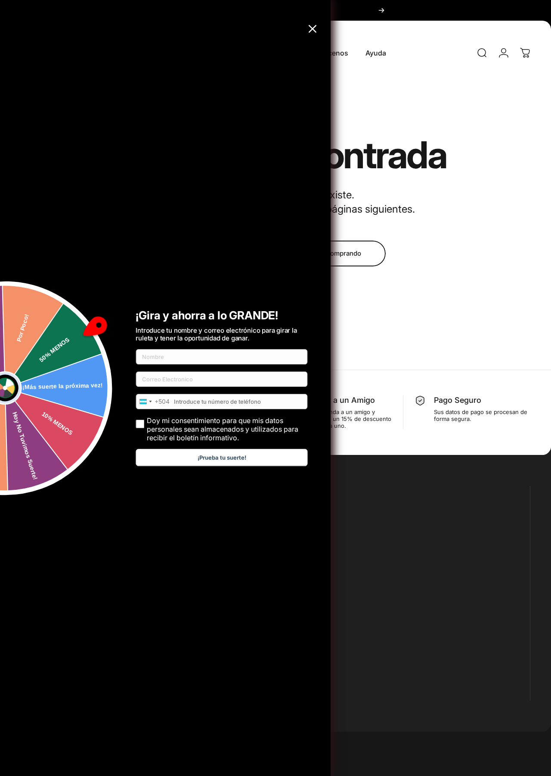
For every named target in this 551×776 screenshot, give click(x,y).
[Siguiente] (381, 10)
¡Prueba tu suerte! (222, 457)
